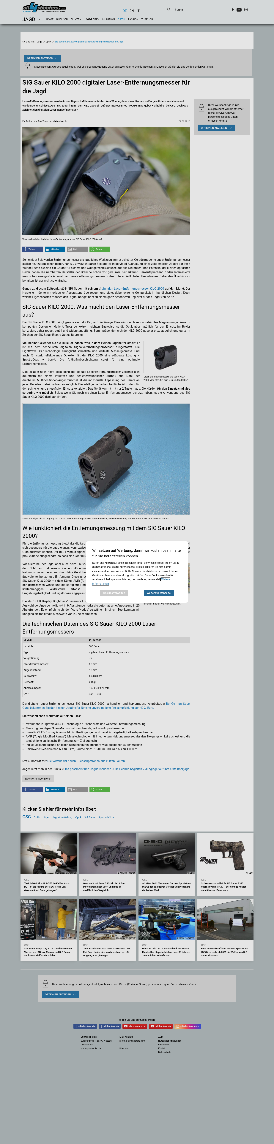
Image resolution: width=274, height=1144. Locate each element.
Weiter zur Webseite (159, 592)
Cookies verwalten (114, 592)
